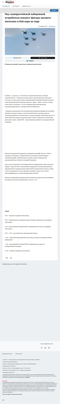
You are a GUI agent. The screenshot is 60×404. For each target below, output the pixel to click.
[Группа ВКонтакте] (17, 58)
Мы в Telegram (16, 6)
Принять (54, 10)
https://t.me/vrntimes (34, 387)
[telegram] (11, 258)
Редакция (52, 26)
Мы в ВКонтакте (6, 6)
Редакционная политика (7, 353)
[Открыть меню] (3, 2)
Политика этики (19, 353)
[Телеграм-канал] (30, 61)
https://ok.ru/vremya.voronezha (8, 389)
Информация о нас (26, 6)
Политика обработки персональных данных (12, 394)
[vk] (7, 258)
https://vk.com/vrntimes (43, 387)
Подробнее (27, 377)
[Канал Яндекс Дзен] (42, 58)
